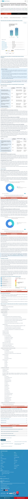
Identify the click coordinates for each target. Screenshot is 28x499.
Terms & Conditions (16, 465)
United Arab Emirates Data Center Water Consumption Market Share (19, 444)
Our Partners (15, 455)
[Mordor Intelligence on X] (4, 490)
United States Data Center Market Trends (6, 441)
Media (1, 457)
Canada (22, 255)
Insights (2, 460)
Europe (14, 254)
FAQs (14, 458)
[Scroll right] (26, 17)
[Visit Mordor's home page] (3, 1)
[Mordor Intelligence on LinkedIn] (1, 490)
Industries (2, 463)
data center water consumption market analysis (14, 81)
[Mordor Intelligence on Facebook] (2, 490)
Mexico (9, 255)
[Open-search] (27, 1)
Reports (15, 452)
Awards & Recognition (3, 458)
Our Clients (2, 455)
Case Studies (15, 460)
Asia (15, 254)
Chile (11, 255)
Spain (17, 255)
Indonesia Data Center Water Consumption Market (20, 441)
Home (1, 452)
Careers (2, 465)
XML (1, 468)
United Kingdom (14, 255)
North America (20, 254)
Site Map (15, 468)
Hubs (14, 463)
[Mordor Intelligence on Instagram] (7, 490)
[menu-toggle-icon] (1, 1)
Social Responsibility (16, 457)
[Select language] (25, 1)
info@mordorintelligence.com (5, 478)
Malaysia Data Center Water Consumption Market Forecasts (7, 444)
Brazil (19, 255)
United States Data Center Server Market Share (6, 446)
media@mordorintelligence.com (6, 481)
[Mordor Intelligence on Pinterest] (5, 490)
